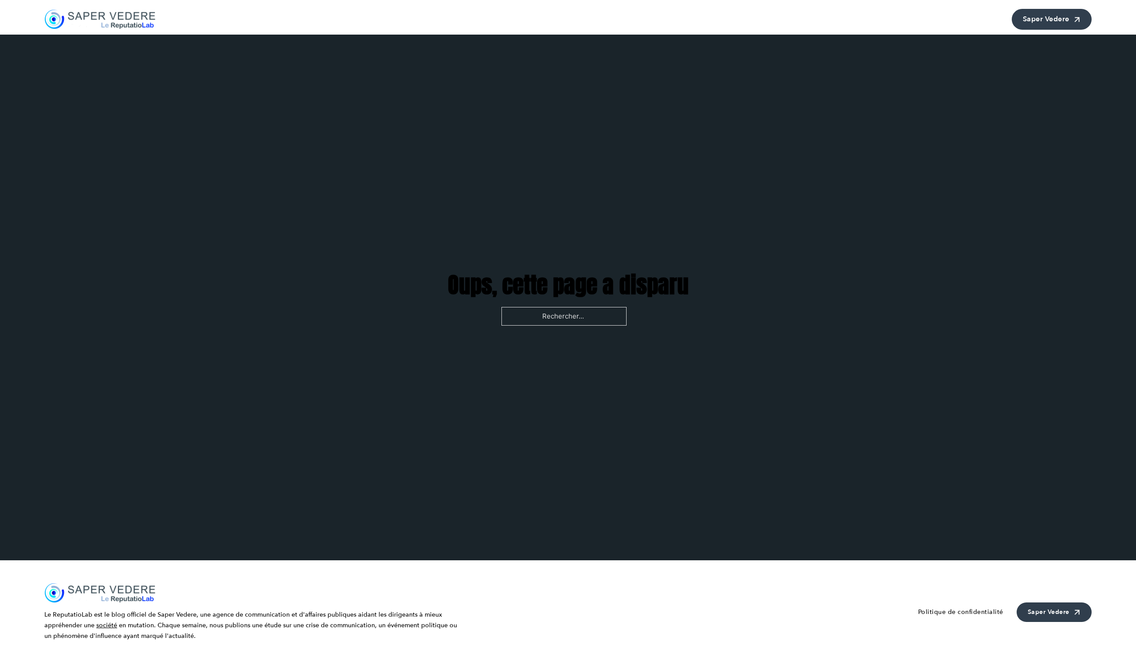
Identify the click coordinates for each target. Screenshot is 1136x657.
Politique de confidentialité (960, 612)
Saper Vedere (1046, 19)
